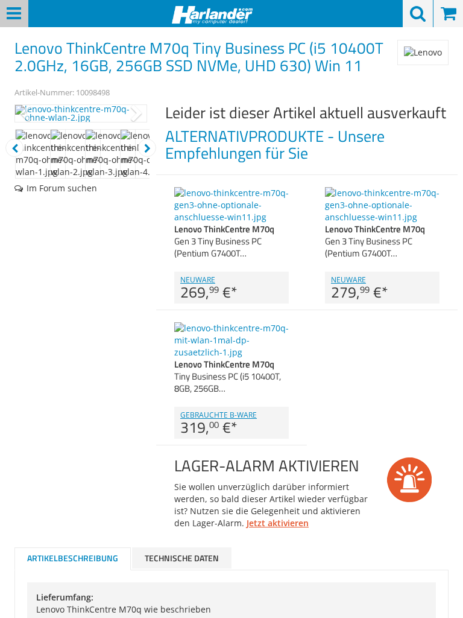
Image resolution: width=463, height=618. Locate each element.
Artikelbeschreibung (72, 558)
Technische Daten (182, 558)
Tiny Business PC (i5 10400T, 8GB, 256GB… (227, 376)
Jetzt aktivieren (278, 523)
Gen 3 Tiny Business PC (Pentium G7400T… (224, 241)
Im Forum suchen (62, 188)
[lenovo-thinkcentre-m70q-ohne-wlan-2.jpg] (80, 113)
